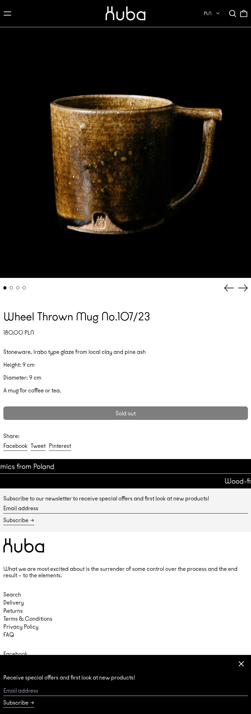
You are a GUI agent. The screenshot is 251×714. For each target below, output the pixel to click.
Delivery (13, 602)
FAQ (8, 634)
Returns (13, 610)
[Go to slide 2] (11, 288)
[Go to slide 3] (18, 288)
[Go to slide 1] (5, 288)
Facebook (15, 654)
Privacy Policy (21, 626)
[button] (233, 13)
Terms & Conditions (27, 618)
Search (12, 594)
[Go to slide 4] (24, 288)
